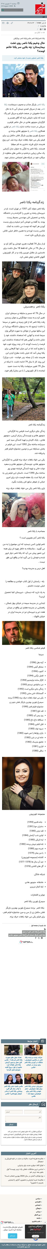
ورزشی (38, 1212)
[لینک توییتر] (39, 938)
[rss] (14, 6)
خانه (43, 33)
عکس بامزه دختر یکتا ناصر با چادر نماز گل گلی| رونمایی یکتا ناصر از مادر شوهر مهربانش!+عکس (13, 1090)
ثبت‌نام (12, 1235)
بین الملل (37, 1215)
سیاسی (38, 1199)
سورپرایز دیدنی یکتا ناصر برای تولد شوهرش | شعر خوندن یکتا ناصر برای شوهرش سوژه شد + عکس (34, 1091)
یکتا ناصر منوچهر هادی (17, 935)
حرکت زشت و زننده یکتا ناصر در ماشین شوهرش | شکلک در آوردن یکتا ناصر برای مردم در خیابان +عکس (33, 1062)
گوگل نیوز (37, 33)
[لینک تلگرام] (42, 938)
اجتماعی (38, 1205)
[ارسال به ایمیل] (3, 23)
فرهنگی (38, 1208)
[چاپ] (7, 23)
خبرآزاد (23, 1245)
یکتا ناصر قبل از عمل (30, 932)
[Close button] (45, 1222)
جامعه (39, 1218)
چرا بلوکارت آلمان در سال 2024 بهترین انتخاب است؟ (24, 1176)
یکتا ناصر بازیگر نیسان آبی (36, 935)
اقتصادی (38, 1202)
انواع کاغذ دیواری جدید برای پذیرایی (30, 1165)
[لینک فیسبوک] (36, 938)
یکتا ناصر (42, 932)
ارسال (11, 1124)
